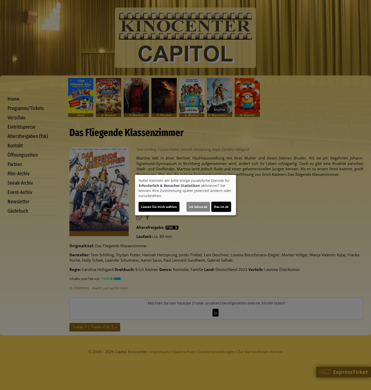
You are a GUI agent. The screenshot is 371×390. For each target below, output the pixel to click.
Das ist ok (221, 207)
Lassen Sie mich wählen (159, 207)
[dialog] (185, 195)
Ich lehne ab (198, 207)
